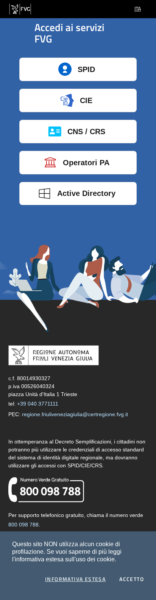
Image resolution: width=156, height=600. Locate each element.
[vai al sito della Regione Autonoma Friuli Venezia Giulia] (20, 8)
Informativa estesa (75, 579)
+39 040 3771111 (37, 404)
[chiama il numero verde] (46, 489)
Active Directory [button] (86, 193)
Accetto (131, 579)
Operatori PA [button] (86, 162)
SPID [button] (86, 69)
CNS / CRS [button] (86, 131)
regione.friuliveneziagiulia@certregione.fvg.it (75, 414)
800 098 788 (23, 525)
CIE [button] (86, 100)
